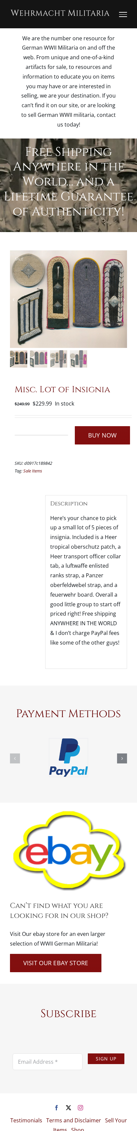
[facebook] (56, 1107)
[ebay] (68, 812)
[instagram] (80, 1107)
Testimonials (26, 1120)
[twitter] (68, 1107)
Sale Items (32, 471)
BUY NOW (102, 435)
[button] (15, 758)
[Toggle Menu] (123, 14)
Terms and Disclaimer (73, 1120)
